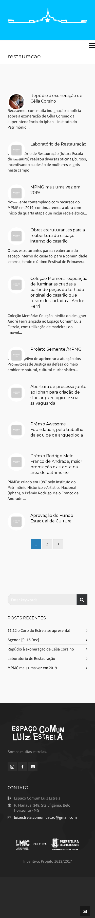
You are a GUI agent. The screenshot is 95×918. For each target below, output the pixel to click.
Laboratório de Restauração (58, 144)
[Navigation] (92, 45)
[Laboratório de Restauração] (16, 150)
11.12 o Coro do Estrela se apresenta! (39, 630)
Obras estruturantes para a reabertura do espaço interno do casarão (57, 236)
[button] (82, 599)
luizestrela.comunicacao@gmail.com (45, 817)
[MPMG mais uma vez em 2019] (16, 193)
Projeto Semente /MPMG (56, 349)
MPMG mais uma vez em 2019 (32, 667)
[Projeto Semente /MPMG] (16, 355)
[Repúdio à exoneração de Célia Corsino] (16, 102)
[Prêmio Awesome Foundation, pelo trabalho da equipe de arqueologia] (16, 430)
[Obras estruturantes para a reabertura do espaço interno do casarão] (16, 236)
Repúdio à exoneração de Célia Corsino (41, 649)
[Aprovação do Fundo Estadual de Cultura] (16, 521)
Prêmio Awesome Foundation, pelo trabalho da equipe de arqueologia (56, 430)
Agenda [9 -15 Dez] (23, 639)
